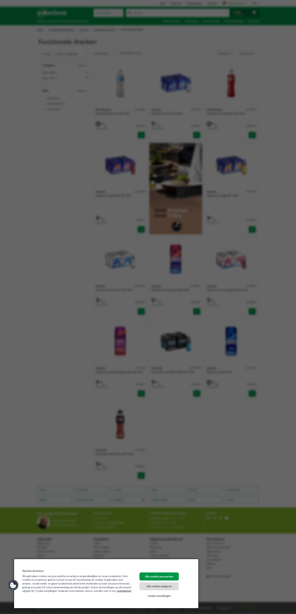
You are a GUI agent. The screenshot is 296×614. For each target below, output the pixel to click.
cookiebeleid (123, 590)
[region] (106, 584)
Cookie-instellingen (159, 595)
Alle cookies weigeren (159, 586)
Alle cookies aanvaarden (159, 576)
